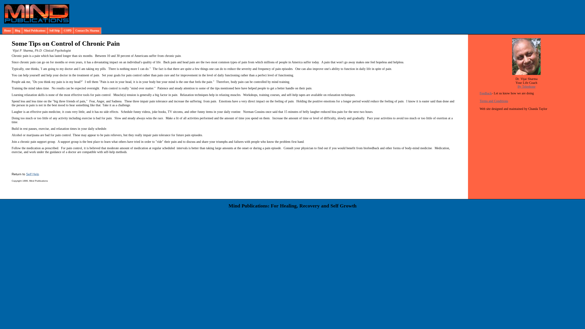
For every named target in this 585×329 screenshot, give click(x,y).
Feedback (486, 93)
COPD (68, 30)
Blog (17, 30)
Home (7, 30)
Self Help (54, 30)
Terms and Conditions (494, 101)
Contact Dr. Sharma (87, 30)
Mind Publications (34, 30)
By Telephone (526, 86)
